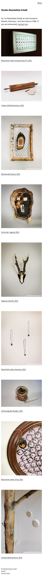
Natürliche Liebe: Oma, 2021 (12, 479)
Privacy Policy (5, 573)
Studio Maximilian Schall (14, 10)
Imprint (3, 571)
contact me (23, 24)
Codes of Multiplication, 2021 (12, 105)
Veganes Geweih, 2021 (9, 301)
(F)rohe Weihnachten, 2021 (11, 557)
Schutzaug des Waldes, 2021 (12, 411)
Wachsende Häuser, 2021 (10, 174)
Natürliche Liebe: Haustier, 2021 (13, 369)
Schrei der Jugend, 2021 (10, 232)
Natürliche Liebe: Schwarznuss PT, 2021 (16, 60)
